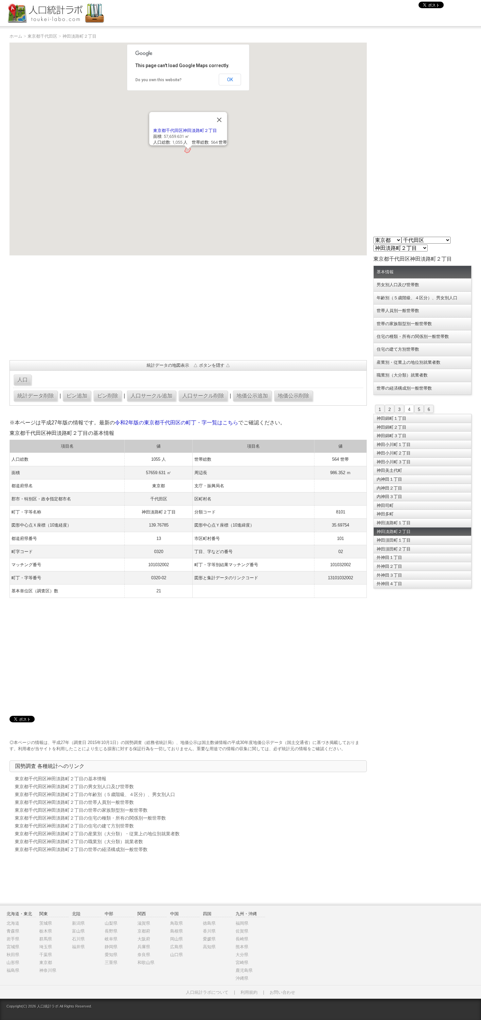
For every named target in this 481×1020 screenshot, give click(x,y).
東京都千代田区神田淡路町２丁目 (185, 130)
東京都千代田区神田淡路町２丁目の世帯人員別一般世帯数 (74, 802)
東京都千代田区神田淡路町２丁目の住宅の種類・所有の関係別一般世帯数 (90, 818)
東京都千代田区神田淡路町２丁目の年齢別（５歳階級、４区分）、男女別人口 (95, 794)
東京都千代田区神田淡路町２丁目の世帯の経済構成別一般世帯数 (81, 849)
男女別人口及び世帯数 (398, 284)
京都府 (143, 931)
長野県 (111, 931)
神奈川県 (47, 970)
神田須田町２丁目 (394, 549)
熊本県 (242, 946)
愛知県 (111, 954)
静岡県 (111, 946)
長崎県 (242, 939)
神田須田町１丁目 (394, 540)
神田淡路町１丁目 (394, 522)
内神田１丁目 (389, 479)
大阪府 (143, 939)
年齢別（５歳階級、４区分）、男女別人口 (417, 297)
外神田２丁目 (389, 566)
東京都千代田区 (42, 36)
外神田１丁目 (389, 557)
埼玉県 (45, 946)
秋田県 (13, 954)
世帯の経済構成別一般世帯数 (404, 388)
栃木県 (45, 931)
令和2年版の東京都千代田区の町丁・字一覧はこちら (176, 422)
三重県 (111, 962)
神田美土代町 (389, 470)
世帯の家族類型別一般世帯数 (404, 323)
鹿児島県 (244, 970)
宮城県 (13, 946)
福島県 (13, 970)
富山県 (78, 931)
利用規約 (249, 992)
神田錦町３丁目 (391, 435)
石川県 (78, 939)
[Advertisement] (187, 308)
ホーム (15, 36)
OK (230, 79)
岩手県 (13, 939)
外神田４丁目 (389, 583)
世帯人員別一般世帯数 (398, 310)
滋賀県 (143, 923)
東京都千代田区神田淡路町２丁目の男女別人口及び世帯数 (74, 786)
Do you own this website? (158, 80)
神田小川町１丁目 (394, 444)
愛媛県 (209, 939)
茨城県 (45, 923)
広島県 (176, 946)
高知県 (209, 946)
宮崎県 (242, 962)
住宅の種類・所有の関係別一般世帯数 (413, 336)
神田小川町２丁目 (394, 453)
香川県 (209, 931)
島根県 (176, 931)
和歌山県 (145, 962)
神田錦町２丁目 (391, 427)
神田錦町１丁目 (391, 418)
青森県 (13, 931)
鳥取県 (176, 923)
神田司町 (385, 505)
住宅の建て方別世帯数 (398, 349)
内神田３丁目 (389, 496)
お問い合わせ (282, 992)
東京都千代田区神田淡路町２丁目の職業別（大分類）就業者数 (79, 841)
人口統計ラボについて (207, 992)
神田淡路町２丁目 (79, 36)
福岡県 (242, 923)
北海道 (13, 923)
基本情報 (385, 271)
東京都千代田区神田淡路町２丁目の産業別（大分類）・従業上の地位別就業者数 (97, 833)
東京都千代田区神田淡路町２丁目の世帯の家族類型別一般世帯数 (81, 810)
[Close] (219, 120)
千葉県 (45, 954)
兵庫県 (143, 946)
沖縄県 (242, 978)
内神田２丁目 (389, 488)
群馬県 (45, 939)
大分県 (242, 954)
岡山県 (176, 939)
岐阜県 (111, 939)
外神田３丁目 (389, 575)
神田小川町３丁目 (394, 461)
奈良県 (143, 954)
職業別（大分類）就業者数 (402, 375)
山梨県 (111, 923)
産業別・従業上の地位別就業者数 (408, 362)
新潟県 (78, 923)
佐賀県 (242, 931)
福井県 (78, 946)
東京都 (45, 962)
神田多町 (385, 513)
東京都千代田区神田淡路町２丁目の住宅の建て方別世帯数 (74, 825)
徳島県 (209, 923)
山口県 (176, 954)
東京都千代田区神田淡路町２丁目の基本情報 (60, 778)
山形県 (13, 962)
